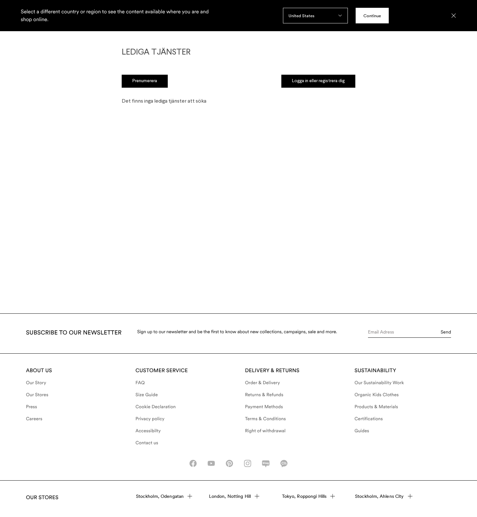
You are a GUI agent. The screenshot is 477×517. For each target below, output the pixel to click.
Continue (372, 15)
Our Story (36, 382)
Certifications (369, 419)
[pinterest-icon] (229, 463)
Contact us (147, 443)
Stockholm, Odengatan (160, 496)
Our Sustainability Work (379, 382)
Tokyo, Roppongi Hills (304, 496)
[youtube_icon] (211, 463)
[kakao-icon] (284, 463)
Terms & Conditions (265, 419)
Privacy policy (150, 419)
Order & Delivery (262, 382)
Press (31, 407)
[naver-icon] (266, 463)
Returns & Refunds (264, 394)
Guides (362, 431)
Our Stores (37, 394)
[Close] (453, 15)
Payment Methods (264, 407)
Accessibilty (148, 431)
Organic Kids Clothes (377, 394)
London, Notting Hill (230, 496)
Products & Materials (376, 407)
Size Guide (147, 394)
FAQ (140, 382)
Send (446, 331)
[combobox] (315, 15)
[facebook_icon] (193, 463)
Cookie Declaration (156, 407)
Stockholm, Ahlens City (379, 496)
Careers (34, 419)
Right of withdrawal (265, 431)
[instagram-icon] (247, 463)
